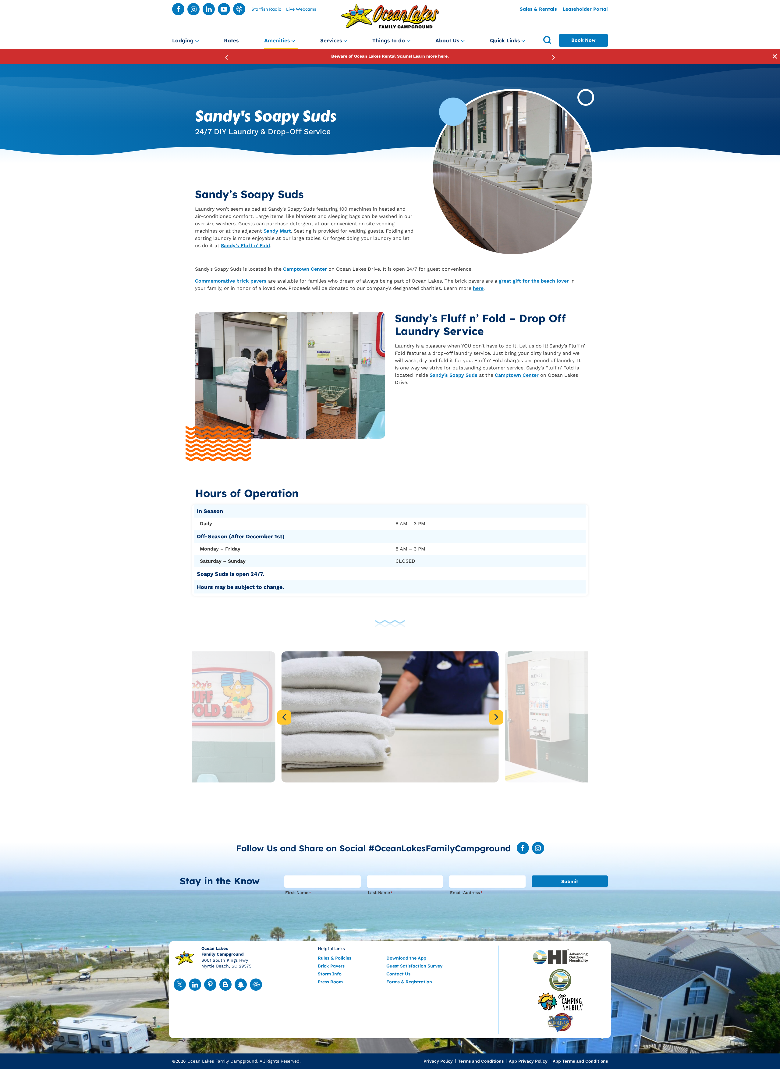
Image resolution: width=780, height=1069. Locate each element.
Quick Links (505, 40)
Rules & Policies (334, 958)
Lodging (182, 40)
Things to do (388, 40)
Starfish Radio (266, 9)
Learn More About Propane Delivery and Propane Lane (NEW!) (390, 56)
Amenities (277, 40)
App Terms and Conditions (580, 1061)
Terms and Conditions (481, 1061)
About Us (447, 40)
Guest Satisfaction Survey (414, 966)
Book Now (583, 40)
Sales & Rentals (538, 9)
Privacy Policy (438, 1061)
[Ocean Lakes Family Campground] (390, 16)
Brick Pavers (331, 966)
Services (331, 40)
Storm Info (330, 974)
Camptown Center (305, 269)
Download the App (406, 958)
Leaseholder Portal (585, 9)
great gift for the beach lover (534, 281)
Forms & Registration (409, 982)
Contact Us (398, 974)
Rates (231, 40)
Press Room (330, 982)
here (478, 288)
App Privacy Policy (528, 1061)
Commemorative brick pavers (231, 281)
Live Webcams (301, 9)
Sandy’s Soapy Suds (453, 375)
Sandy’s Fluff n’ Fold (245, 245)
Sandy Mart (277, 231)
